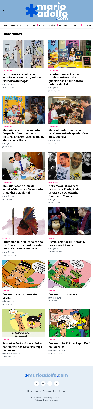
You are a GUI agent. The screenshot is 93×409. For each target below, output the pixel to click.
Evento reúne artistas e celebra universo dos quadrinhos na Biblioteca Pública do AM (65, 79)
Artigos (87, 25)
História (6, 238)
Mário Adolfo (8, 301)
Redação (52, 200)
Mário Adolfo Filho (11, 354)
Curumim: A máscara (62, 294)
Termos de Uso (50, 391)
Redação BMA (8, 84)
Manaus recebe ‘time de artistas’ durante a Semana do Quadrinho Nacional (22, 189)
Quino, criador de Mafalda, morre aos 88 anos (66, 243)
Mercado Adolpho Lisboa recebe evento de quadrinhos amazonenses (68, 133)
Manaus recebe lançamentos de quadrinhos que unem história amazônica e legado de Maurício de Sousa (23, 135)
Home (4, 25)
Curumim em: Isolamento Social (19, 296)
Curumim (6, 291)
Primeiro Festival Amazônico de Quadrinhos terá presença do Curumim (22, 347)
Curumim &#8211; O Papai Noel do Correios (69, 345)
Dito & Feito (29, 25)
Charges (76, 25)
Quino (51, 238)
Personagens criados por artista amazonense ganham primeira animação (21, 77)
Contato (62, 391)
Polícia (52, 25)
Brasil (42, 25)
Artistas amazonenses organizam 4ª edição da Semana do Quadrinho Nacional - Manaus (63, 191)
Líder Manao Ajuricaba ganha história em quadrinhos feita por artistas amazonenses (22, 245)
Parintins (63, 25)
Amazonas (16, 25)
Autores (38, 391)
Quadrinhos (53, 182)
